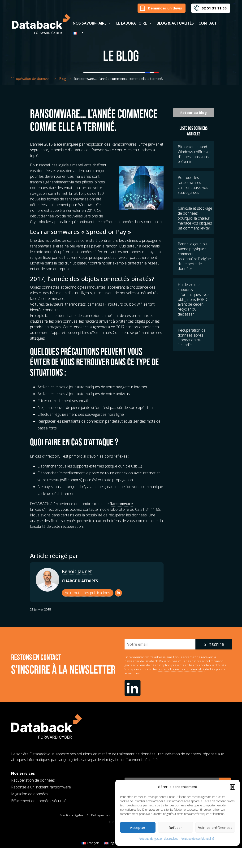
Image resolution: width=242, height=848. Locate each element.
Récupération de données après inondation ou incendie (192, 337)
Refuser (175, 827)
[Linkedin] (118, 593)
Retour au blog (193, 112)
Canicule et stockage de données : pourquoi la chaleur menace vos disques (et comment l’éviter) (195, 218)
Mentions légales (71, 815)
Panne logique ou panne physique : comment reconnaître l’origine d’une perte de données (194, 256)
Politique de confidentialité (197, 839)
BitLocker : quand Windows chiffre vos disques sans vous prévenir (195, 154)
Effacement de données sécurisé (38, 800)
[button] (232, 786)
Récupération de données (30, 78)
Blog (62, 78)
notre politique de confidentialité (181, 669)
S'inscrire (214, 644)
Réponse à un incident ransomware (41, 787)
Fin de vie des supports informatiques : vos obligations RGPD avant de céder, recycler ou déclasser (193, 299)
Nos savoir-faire (89, 23)
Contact (208, 23)
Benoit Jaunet (77, 571)
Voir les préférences (215, 827)
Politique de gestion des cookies (158, 839)
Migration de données (29, 793)
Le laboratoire (131, 23)
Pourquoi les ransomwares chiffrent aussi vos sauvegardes (193, 185)
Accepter (137, 827)
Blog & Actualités (175, 23)
